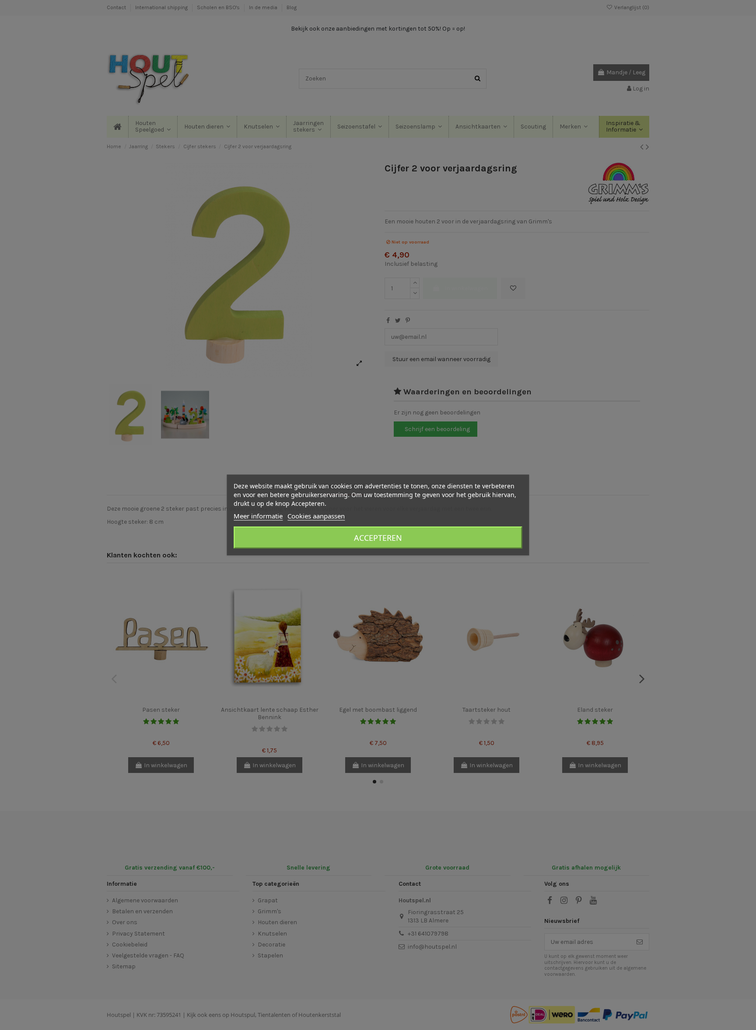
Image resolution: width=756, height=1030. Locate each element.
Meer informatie (258, 516)
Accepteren (378, 537)
